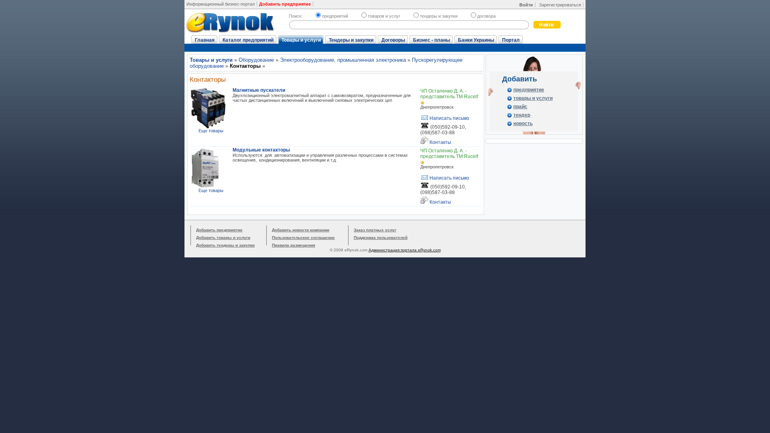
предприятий (335, 16)
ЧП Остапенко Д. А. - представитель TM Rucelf (449, 93)
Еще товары (211, 130)
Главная (205, 40)
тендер (521, 115)
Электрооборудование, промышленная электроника (343, 60)
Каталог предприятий (248, 40)
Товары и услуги (301, 40)
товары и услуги (533, 98)
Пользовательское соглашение (303, 237)
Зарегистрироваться (560, 4)
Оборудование (256, 60)
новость (523, 123)
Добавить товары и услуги (223, 237)
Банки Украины (476, 40)
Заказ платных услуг (375, 230)
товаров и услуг (384, 16)
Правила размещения (293, 245)
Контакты (439, 142)
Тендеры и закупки (351, 40)
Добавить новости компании (300, 230)
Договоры (393, 40)
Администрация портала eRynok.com (405, 250)
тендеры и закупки (439, 16)
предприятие (528, 90)
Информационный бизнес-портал (220, 4)
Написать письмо (448, 118)
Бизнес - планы (431, 40)
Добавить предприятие (219, 230)
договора (486, 16)
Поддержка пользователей (380, 237)
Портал (511, 40)
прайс (520, 106)
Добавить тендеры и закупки (225, 245)
